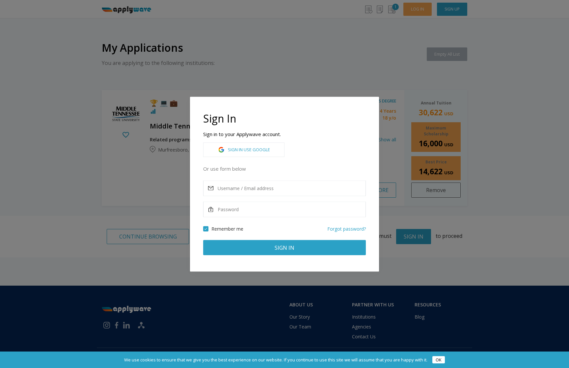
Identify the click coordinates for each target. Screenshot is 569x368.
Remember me (227, 228)
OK (439, 360)
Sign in (284, 247)
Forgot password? (346, 228)
